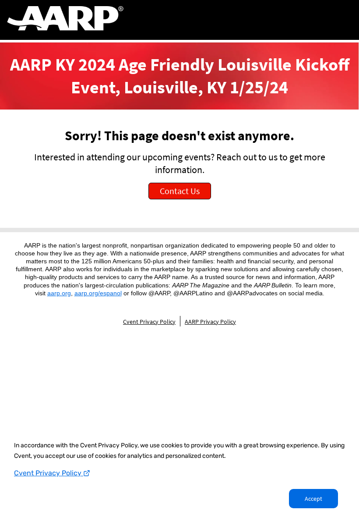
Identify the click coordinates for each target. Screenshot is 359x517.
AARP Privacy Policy (210, 322)
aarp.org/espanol (98, 293)
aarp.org (59, 293)
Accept (313, 499)
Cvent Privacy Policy (48, 473)
